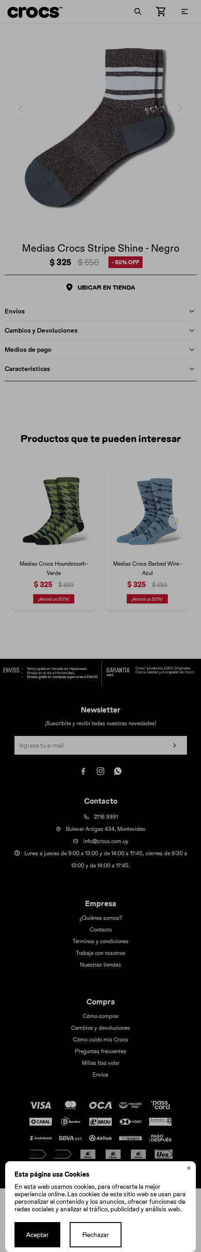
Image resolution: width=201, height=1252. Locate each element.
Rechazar (95, 1234)
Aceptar (37, 1234)
